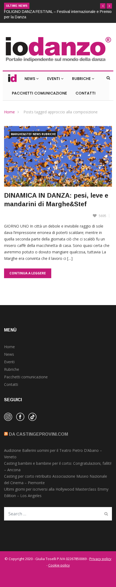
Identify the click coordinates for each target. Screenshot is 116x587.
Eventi (54, 78)
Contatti (85, 93)
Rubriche (82, 78)
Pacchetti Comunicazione (39, 93)
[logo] (58, 62)
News (30, 78)
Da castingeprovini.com (38, 434)
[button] (102, 6)
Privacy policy (100, 558)
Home (9, 111)
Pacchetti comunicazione (26, 376)
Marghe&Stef (21, 134)
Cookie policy (59, 565)
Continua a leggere (27, 273)
